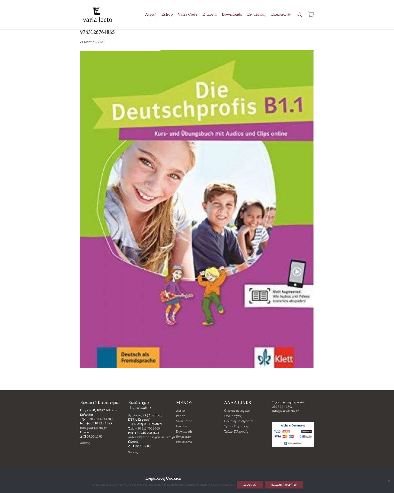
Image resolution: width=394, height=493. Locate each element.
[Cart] (311, 14)
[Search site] (300, 15)
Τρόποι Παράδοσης (236, 426)
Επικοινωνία (184, 442)
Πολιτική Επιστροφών (238, 421)
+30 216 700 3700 (147, 428)
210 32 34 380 (281, 407)
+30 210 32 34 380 (99, 419)
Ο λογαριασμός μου (237, 411)
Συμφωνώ (250, 484)
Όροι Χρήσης (233, 416)
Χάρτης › (86, 443)
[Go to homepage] (97, 14)
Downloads (184, 431)
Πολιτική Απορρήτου (284, 484)
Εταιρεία (181, 426)
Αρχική (181, 411)
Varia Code (184, 421)
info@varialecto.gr (93, 428)
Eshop (180, 416)
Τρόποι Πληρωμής (236, 431)
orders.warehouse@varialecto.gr (151, 437)
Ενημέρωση (183, 437)
